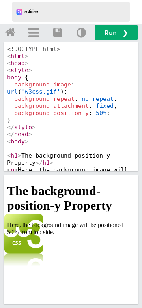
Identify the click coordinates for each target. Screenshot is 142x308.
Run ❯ (116, 32)
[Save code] (57, 32)
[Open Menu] (34, 32)
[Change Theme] (81, 32)
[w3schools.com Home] (10, 32)
